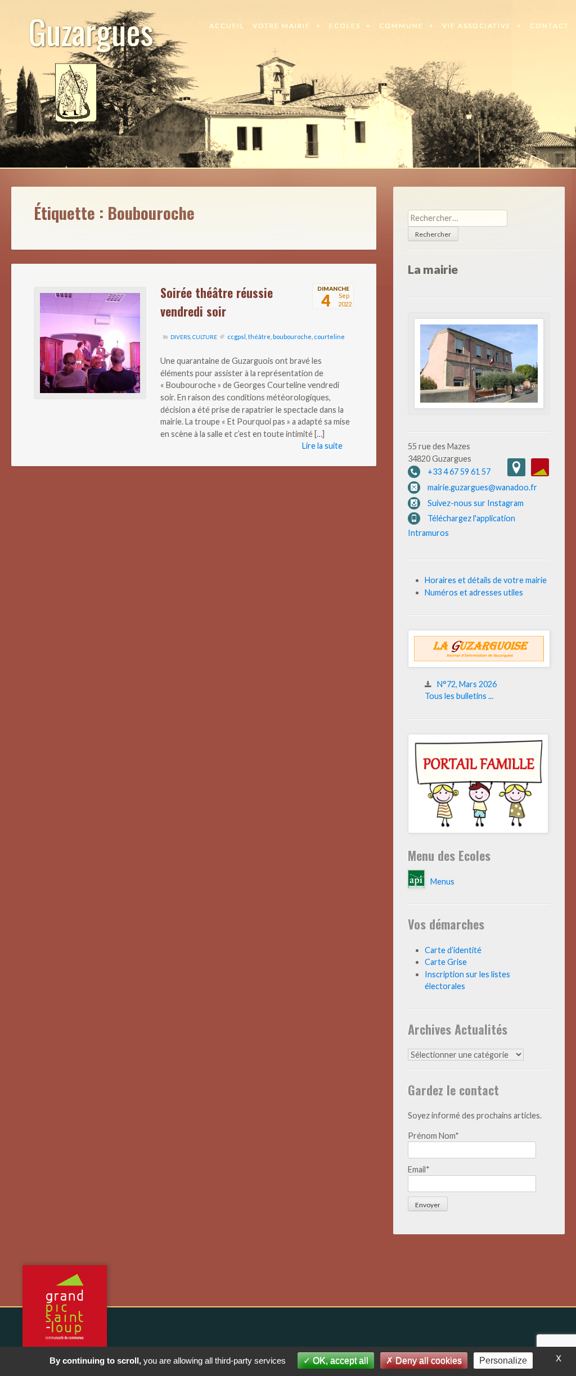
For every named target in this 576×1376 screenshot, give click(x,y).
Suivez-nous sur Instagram (476, 503)
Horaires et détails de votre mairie (486, 580)
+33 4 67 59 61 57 (459, 471)
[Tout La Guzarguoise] (479, 664)
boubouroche (292, 336)
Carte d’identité (453, 950)
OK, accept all (339, 1360)
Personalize (503, 1360)
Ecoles (345, 25)
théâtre (259, 336)
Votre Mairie (281, 25)
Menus (442, 881)
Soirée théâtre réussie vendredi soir (216, 301)
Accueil (227, 25)
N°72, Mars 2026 (467, 684)
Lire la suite (322, 445)
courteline (329, 336)
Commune (401, 25)
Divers (180, 336)
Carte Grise (446, 962)
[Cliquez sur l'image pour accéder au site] (478, 830)
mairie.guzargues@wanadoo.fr (482, 487)
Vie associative (476, 25)
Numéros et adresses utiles (474, 592)
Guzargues (91, 31)
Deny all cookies (427, 1360)
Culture (204, 336)
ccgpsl (236, 336)
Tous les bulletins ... (459, 696)
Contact (549, 25)
